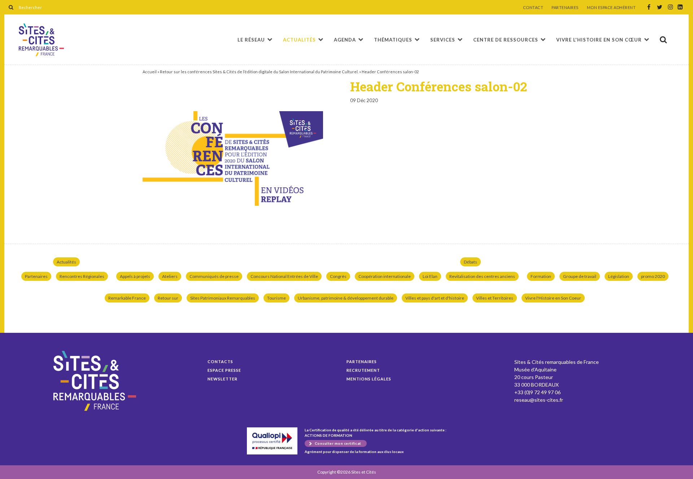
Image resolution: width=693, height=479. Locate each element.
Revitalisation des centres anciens (482, 276)
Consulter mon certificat (338, 443)
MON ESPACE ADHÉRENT (611, 7)
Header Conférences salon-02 (41, 39)
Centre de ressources (505, 40)
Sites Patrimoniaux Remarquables (222, 298)
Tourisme (276, 298)
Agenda (345, 40)
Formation (541, 276)
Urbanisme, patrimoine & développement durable (345, 298)
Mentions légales (368, 378)
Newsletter (222, 378)
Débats (470, 262)
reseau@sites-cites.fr (538, 400)
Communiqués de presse (214, 276)
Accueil (150, 71)
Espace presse (224, 370)
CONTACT (533, 7)
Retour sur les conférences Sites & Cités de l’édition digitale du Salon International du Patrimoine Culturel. (259, 71)
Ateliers (170, 276)
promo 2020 (653, 276)
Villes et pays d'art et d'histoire (434, 298)
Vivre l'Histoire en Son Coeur (553, 298)
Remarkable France (127, 298)
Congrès (338, 276)
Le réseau (251, 40)
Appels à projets (135, 276)
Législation (618, 276)
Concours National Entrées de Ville (284, 276)
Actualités (299, 40)
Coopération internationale (384, 276)
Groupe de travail (579, 276)
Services (442, 40)
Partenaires (36, 276)
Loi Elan (430, 276)
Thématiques (393, 40)
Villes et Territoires (494, 298)
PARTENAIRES (565, 7)
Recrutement (363, 370)
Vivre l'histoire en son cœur (599, 40)
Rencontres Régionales (82, 276)
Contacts (220, 361)
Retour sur (168, 298)
